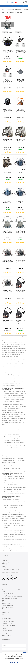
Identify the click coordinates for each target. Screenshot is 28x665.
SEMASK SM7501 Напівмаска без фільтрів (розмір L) (20, 110)
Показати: (18, 32)
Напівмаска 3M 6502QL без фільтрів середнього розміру (20, 231)
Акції (3, 608)
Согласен (14, 662)
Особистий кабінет (6, 618)
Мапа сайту (5, 633)
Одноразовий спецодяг (7, 593)
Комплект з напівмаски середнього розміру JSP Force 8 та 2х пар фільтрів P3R (7, 82)
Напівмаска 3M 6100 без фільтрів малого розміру (7, 291)
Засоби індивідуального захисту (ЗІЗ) (11, 589)
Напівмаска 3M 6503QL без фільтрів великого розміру (7, 231)
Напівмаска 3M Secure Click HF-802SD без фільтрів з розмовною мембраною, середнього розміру (7, 51)
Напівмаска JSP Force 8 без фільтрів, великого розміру (20, 291)
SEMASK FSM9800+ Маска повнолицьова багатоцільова (7, 110)
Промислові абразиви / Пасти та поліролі (12, 596)
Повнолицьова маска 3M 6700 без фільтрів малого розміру (7, 171)
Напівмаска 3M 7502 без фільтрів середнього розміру (7, 201)
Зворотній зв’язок (6, 635)
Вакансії (4, 628)
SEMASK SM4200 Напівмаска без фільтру (20, 80)
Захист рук (4, 595)
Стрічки (4, 600)
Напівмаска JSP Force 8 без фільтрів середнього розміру (20, 322)
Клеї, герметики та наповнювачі (10, 598)
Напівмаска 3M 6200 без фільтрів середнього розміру (20, 261)
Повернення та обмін (7, 623)
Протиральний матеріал (7, 605)
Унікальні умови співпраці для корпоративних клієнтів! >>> (14, 5)
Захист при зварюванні (7, 607)
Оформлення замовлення (8, 621)
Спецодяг (4, 591)
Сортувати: (5, 32)
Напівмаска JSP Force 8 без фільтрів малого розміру (8, 322)
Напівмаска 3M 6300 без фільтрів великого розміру (8, 261)
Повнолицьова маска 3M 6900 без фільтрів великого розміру (7, 141)
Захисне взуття (6, 601)
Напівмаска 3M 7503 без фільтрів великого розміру (20, 171)
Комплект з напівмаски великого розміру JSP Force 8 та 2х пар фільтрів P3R (20, 50)
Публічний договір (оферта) (8, 625)
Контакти (4, 626)
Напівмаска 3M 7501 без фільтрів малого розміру (20, 201)
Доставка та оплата (7, 620)
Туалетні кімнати (6, 603)
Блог (3, 632)
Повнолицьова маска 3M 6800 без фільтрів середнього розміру (20, 141)
